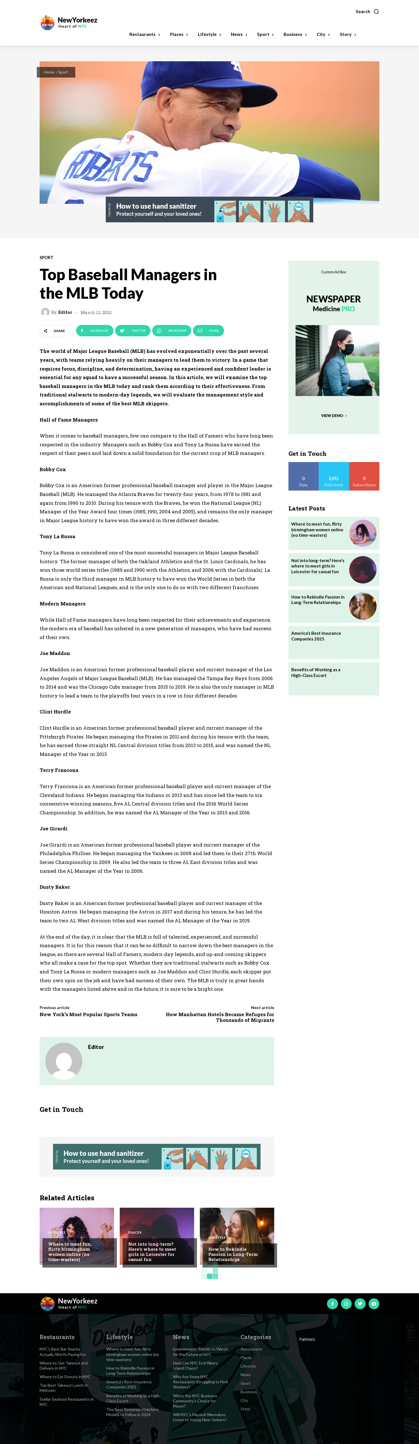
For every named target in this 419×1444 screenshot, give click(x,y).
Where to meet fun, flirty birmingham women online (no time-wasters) (70, 1251)
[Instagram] (346, 1303)
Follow (334, 464)
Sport (63, 72)
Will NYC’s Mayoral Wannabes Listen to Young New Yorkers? (200, 1417)
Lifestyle (57, 1232)
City (244, 1400)
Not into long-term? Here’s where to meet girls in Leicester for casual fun (152, 1251)
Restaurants (252, 1349)
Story (245, 1408)
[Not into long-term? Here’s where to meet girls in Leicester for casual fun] (157, 1236)
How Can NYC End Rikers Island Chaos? (195, 1365)
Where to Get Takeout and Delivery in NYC (64, 1365)
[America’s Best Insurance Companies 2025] (363, 642)
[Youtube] (374, 1303)
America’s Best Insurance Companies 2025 (316, 636)
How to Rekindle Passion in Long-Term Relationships (233, 1254)
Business (249, 1391)
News (246, 1374)
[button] (367, 11)
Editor (65, 312)
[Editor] (46, 312)
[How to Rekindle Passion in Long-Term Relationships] (237, 1236)
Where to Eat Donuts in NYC (65, 1376)
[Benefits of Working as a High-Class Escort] (363, 679)
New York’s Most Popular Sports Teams (88, 1014)
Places (134, 1232)
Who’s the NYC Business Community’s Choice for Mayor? (195, 1400)
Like (303, 464)
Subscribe (364, 464)
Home (49, 72)
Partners (307, 1339)
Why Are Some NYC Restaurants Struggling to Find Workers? (200, 1381)
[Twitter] (360, 1303)
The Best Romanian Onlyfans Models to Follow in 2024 (132, 1412)
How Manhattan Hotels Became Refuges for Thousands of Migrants (220, 1017)
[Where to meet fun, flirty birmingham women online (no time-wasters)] (77, 1236)
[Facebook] (332, 1303)
